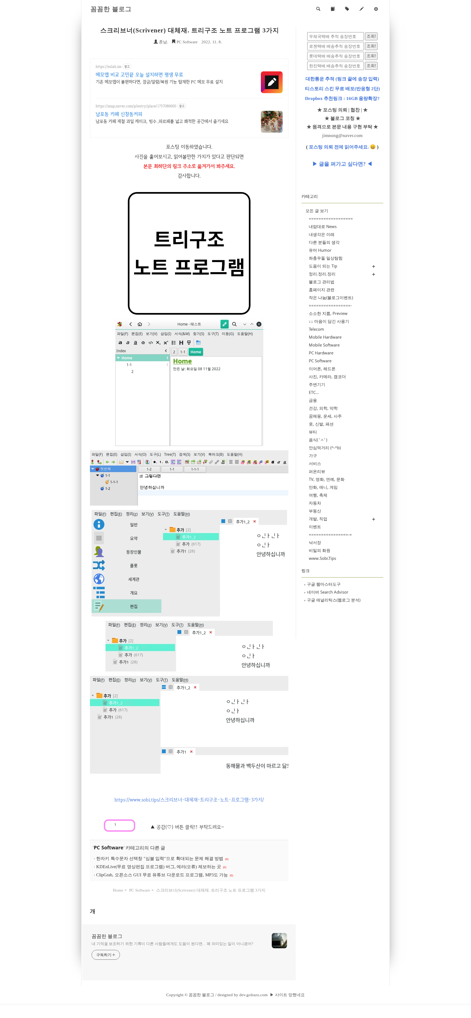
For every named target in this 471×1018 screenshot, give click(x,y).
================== (331, 218)
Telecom (316, 329)
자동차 (315, 503)
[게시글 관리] (128, 825)
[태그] (347, 9)
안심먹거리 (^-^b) (325, 447)
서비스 (315, 463)
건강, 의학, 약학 (323, 408)
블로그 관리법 (321, 281)
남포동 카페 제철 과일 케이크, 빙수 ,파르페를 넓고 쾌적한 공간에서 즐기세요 (162, 121)
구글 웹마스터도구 (322, 584)
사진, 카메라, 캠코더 (327, 376)
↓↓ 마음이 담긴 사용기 (329, 321)
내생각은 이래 (321, 234)
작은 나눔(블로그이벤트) (331, 297)
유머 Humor (320, 250)
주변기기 (317, 384)
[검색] (318, 9)
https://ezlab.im (108, 66)
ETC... (314, 392)
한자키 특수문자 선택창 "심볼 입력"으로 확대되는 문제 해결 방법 (159, 858)
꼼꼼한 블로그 (111, 9)
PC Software (187, 42)
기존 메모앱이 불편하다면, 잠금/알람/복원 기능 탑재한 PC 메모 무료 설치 (159, 82)
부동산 (315, 510)
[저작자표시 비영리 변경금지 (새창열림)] (142, 824)
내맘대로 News (323, 226)
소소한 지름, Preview (328, 313)
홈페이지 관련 (321, 289)
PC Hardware (321, 352)
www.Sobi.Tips (322, 558)
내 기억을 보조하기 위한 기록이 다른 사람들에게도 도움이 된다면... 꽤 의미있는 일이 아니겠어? (172, 944)
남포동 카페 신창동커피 (119, 114)
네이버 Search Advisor (326, 592)
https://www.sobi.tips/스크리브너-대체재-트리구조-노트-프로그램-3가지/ (189, 800)
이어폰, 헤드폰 (322, 368)
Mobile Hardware (325, 337)
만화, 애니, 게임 (323, 487)
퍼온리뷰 (317, 471)
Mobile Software (324, 345)
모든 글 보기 (317, 210)
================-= (330, 534)
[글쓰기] (361, 9)
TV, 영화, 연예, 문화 (327, 479)
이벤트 (315, 526)
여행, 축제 (318, 495)
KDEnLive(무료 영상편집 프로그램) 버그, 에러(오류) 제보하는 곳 (158, 866)
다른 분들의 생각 (324, 242)
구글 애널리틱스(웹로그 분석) (332, 600)
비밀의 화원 (319, 550)
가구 (313, 455)
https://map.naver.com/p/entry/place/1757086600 (136, 106)
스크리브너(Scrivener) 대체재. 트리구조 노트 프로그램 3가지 (189, 30)
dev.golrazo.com (253, 995)
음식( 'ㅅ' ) (318, 439)
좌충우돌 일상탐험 (326, 258)
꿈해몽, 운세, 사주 (325, 416)
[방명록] (332, 9)
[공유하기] (121, 825)
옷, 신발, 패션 (321, 424)
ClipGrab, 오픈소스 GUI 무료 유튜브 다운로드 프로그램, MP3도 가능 (162, 875)
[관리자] (376, 9)
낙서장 (315, 542)
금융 (313, 400)
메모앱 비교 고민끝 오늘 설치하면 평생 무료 (139, 74)
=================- (330, 305)
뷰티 (313, 431)
